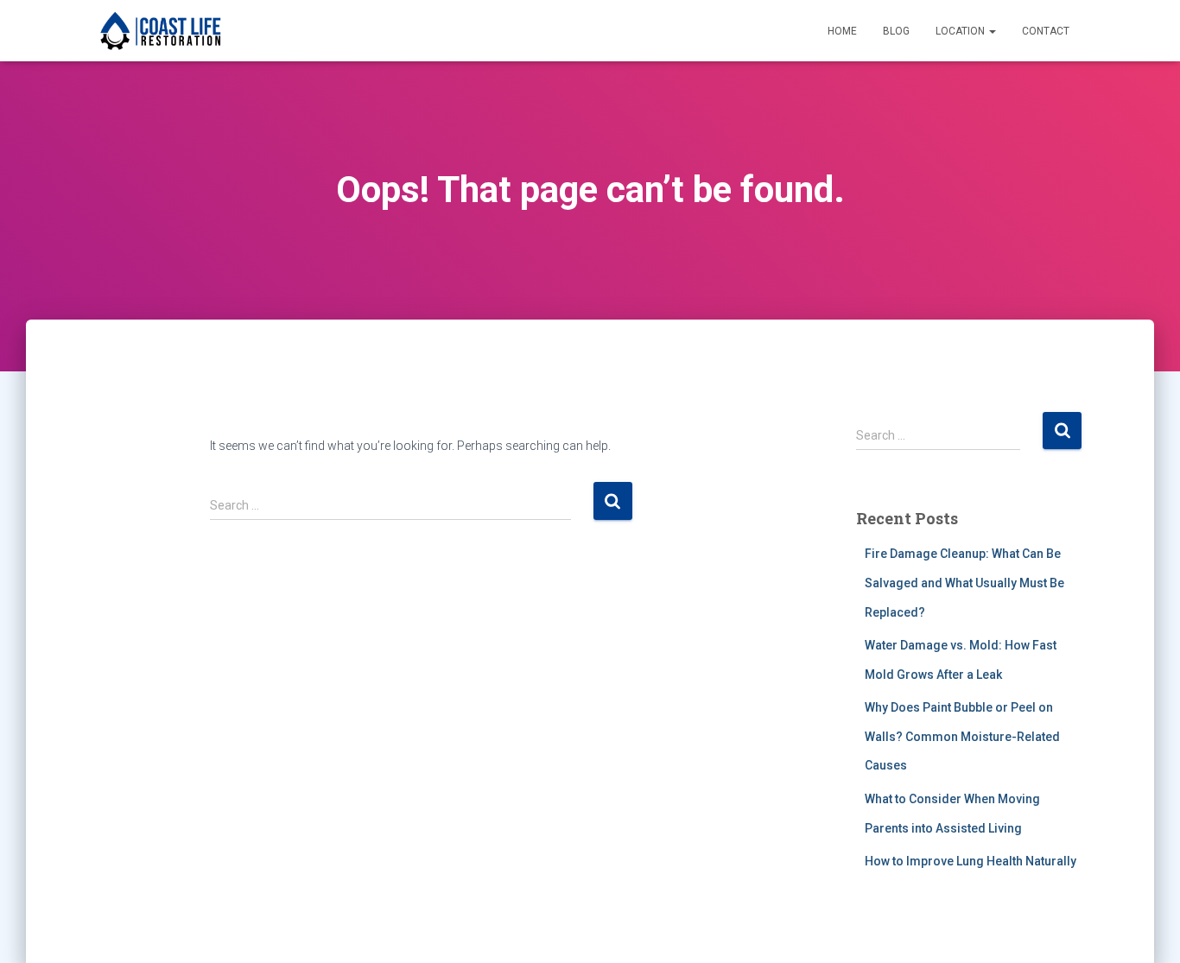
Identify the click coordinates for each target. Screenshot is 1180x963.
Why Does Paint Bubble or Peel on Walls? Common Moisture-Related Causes (962, 736)
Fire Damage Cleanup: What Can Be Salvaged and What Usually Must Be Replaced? (964, 582)
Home (842, 31)
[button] (991, 31)
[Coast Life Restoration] (160, 31)
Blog (896, 31)
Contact (1045, 31)
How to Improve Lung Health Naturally (970, 861)
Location (961, 31)
